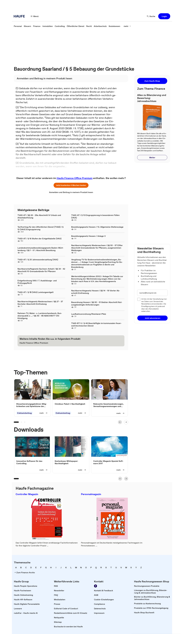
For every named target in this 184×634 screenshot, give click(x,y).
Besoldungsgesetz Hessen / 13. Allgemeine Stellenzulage (97, 227)
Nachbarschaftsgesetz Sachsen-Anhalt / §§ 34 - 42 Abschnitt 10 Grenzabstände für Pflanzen (41, 270)
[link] (18, 26)
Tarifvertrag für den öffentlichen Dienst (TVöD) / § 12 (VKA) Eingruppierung (40, 228)
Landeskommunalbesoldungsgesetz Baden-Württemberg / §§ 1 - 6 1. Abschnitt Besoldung (41, 249)
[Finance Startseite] (20, 16)
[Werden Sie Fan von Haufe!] (95, 585)
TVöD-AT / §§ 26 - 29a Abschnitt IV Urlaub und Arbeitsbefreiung (39, 216)
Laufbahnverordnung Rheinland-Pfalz (88, 314)
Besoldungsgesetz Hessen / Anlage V (88, 236)
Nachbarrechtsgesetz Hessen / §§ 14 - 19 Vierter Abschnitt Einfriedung (95, 291)
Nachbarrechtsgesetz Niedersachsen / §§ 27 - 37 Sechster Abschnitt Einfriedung (40, 302)
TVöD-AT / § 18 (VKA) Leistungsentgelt (35, 292)
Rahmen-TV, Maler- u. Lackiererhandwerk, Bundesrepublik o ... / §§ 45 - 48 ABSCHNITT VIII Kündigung (40, 315)
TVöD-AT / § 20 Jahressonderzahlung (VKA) (38, 259)
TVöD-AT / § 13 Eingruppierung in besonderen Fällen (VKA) (95, 216)
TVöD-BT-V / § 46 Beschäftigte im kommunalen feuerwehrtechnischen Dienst (96, 324)
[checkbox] (138, 299)
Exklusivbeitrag (24, 413)
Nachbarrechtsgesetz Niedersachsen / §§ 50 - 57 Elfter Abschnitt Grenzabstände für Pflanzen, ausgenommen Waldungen (97, 248)
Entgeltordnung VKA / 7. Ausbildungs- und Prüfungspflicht (37, 281)
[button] (164, 16)
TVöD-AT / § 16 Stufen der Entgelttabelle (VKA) (39, 238)
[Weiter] (126, 422)
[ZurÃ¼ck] (120, 422)
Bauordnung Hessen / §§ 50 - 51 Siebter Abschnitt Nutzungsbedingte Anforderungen (96, 303)
